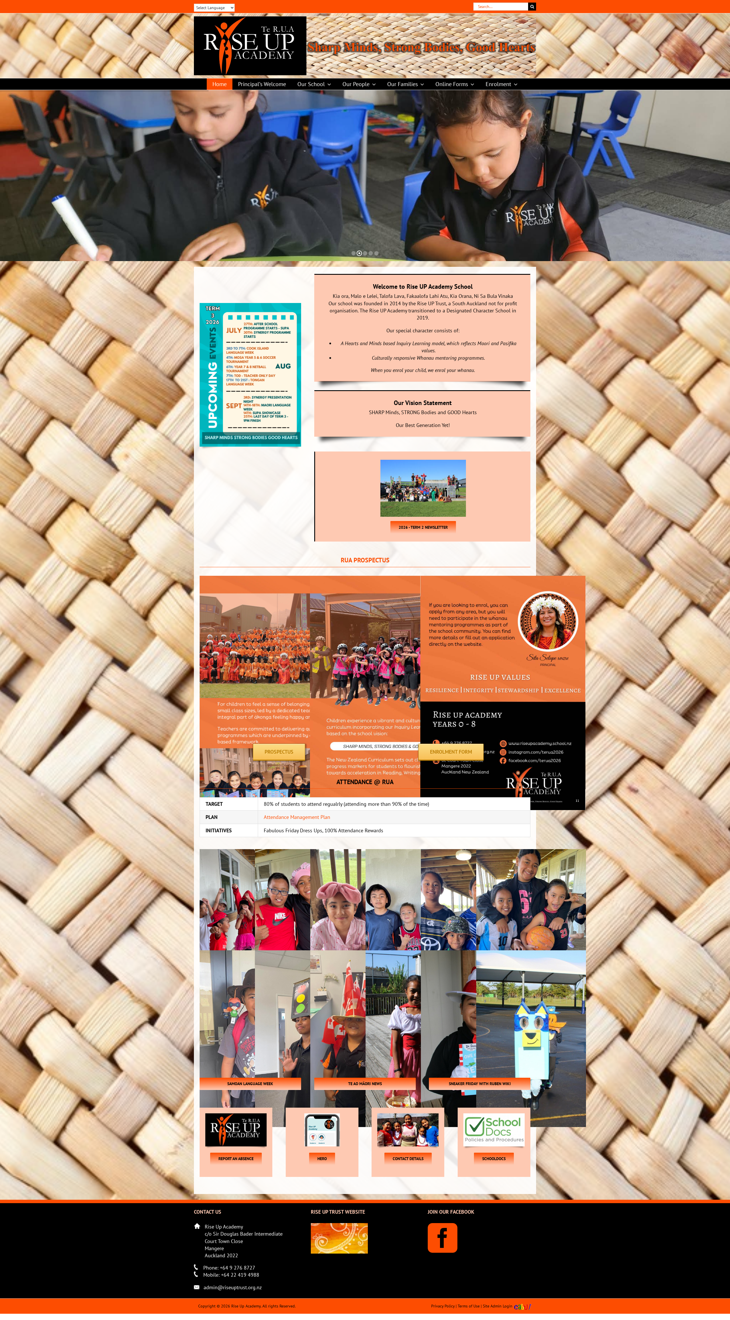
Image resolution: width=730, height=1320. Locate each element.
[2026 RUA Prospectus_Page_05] (392, 579)
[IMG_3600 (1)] (531, 1038)
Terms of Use (469, 1306)
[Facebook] (442, 1238)
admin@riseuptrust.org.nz (233, 1287)
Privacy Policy (443, 1306)
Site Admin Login (497, 1306)
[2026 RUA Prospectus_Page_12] (502, 579)
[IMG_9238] (531, 937)
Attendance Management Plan (297, 817)
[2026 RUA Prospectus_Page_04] (282, 579)
